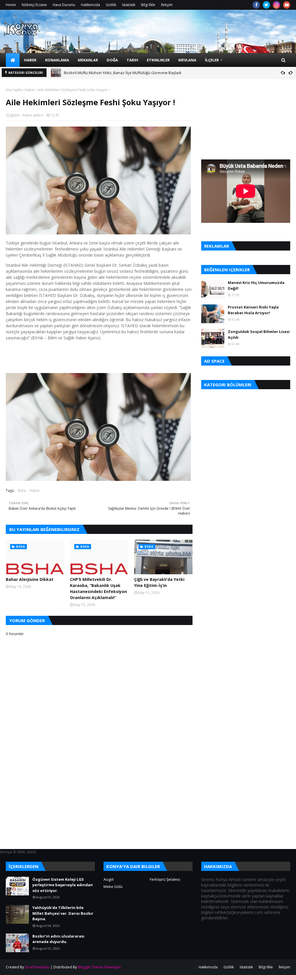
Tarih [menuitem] (132, 60)
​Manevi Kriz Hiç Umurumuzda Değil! (256, 285)
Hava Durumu (64, 4)
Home (11, 4)
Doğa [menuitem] (112, 60)
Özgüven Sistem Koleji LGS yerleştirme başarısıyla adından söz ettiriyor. (62, 885)
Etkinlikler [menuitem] (158, 60)
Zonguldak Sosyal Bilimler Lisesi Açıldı (259, 334)
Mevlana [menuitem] (187, 60)
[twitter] (266, 5)
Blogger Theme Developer (99, 967)
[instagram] (276, 5)
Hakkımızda (90, 4)
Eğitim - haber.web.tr (27, 115)
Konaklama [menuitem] (57, 60)
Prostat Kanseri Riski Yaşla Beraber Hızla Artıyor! (253, 309)
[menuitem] (13, 60)
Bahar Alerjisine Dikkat (29, 579)
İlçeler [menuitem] (212, 60)
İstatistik (128, 4)
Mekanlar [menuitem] (88, 60)
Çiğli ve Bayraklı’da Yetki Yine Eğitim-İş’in (159, 582)
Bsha (22, 490)
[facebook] (256, 5)
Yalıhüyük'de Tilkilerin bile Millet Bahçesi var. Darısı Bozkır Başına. (62, 913)
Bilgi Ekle (148, 4)
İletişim (167, 4)
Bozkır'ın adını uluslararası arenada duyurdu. (58, 938)
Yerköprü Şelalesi (164, 879)
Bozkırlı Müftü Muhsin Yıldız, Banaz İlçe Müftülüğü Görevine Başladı (122, 68)
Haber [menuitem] (30, 60)
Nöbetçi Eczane (34, 4)
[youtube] (286, 5)
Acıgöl (108, 879)
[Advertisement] (99, 808)
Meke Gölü (113, 886)
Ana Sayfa (14, 89)
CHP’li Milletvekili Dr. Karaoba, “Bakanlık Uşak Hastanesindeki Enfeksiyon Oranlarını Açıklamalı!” (98, 588)
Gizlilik (111, 4)
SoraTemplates (37, 967)
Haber (30, 89)
